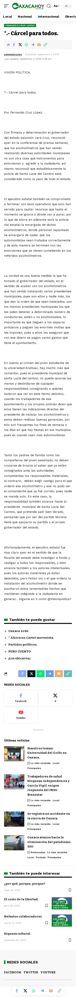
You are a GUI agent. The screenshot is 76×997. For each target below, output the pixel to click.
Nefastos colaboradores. (23, 916)
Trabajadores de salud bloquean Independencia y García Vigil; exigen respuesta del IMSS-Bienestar (48, 786)
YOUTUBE (48, 972)
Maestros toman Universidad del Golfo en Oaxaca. (47, 753)
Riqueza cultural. (17, 933)
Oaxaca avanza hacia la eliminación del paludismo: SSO (49, 842)
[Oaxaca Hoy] (28, 6)
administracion (13, 54)
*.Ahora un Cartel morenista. (31, 638)
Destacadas (38, 852)
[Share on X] (20, 44)
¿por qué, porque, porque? (24, 884)
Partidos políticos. (22, 644)
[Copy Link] (45, 44)
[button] (7, 6)
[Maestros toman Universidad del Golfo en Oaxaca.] (14, 753)
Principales (34, 768)
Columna (59, 902)
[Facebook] (20, 698)
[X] (55, 698)
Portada (41, 857)
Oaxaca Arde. (18, 631)
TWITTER (31, 972)
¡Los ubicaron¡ (19, 658)
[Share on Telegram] (32, 44)
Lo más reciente (41, 763)
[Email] (39, 44)
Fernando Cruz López (20, 25)
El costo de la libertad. (21, 899)
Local (56, 763)
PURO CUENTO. (19, 651)
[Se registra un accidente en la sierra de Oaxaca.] (14, 819)
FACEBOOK (12, 972)
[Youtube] (20, 715)
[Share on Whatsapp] (26, 44)
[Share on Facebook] (14, 44)
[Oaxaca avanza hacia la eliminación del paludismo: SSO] (14, 842)
